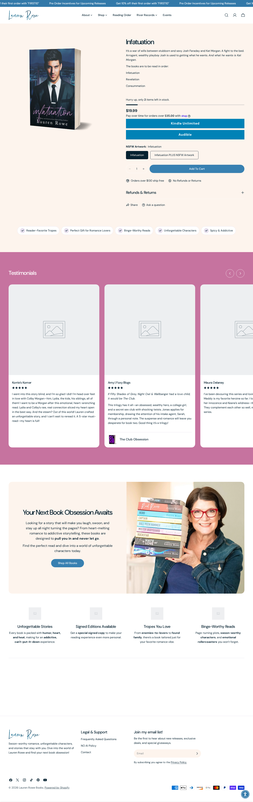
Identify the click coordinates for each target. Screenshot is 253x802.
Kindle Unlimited (185, 123)
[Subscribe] (197, 753)
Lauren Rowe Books (31, 787)
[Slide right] (240, 273)
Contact (86, 752)
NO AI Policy (88, 745)
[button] (245, 794)
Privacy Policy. (179, 762)
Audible (185, 134)
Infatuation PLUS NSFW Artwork (174, 155)
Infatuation (137, 155)
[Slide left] (230, 273)
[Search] (226, 15)
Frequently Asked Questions (99, 739)
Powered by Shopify (57, 787)
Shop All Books (67, 563)
